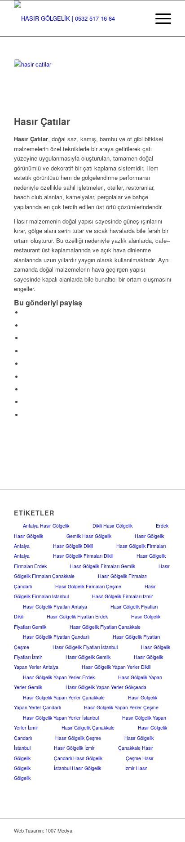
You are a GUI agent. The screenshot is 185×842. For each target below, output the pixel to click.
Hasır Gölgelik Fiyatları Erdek (77, 616)
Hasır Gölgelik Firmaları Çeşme (88, 586)
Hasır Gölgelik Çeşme (78, 738)
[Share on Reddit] (25, 402)
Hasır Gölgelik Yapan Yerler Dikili (116, 666)
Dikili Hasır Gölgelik (112, 525)
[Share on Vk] (25, 389)
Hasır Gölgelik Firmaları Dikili (83, 555)
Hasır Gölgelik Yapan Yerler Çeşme (121, 707)
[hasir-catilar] (81, 85)
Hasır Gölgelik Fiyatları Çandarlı (56, 636)
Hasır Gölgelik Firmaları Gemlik (102, 566)
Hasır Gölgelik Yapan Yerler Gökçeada (106, 687)
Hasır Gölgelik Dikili (73, 545)
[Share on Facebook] (25, 312)
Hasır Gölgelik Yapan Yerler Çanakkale (64, 697)
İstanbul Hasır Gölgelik (77, 768)
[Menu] (158, 18)
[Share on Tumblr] (25, 376)
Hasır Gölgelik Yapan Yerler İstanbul (61, 717)
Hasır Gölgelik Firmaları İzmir (122, 596)
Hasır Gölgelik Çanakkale (88, 727)
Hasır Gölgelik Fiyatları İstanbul (85, 647)
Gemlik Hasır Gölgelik (88, 536)
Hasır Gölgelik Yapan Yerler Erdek (59, 677)
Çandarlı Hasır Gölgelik (78, 758)
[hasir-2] (77, 18)
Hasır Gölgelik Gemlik (88, 657)
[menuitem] (158, 18)
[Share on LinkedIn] (25, 363)
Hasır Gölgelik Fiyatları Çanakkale (105, 626)
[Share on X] (25, 325)
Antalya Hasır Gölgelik (46, 525)
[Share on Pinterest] (25, 351)
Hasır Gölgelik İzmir (74, 747)
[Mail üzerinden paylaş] (25, 415)
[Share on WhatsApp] (25, 338)
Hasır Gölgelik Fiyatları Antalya (55, 606)
